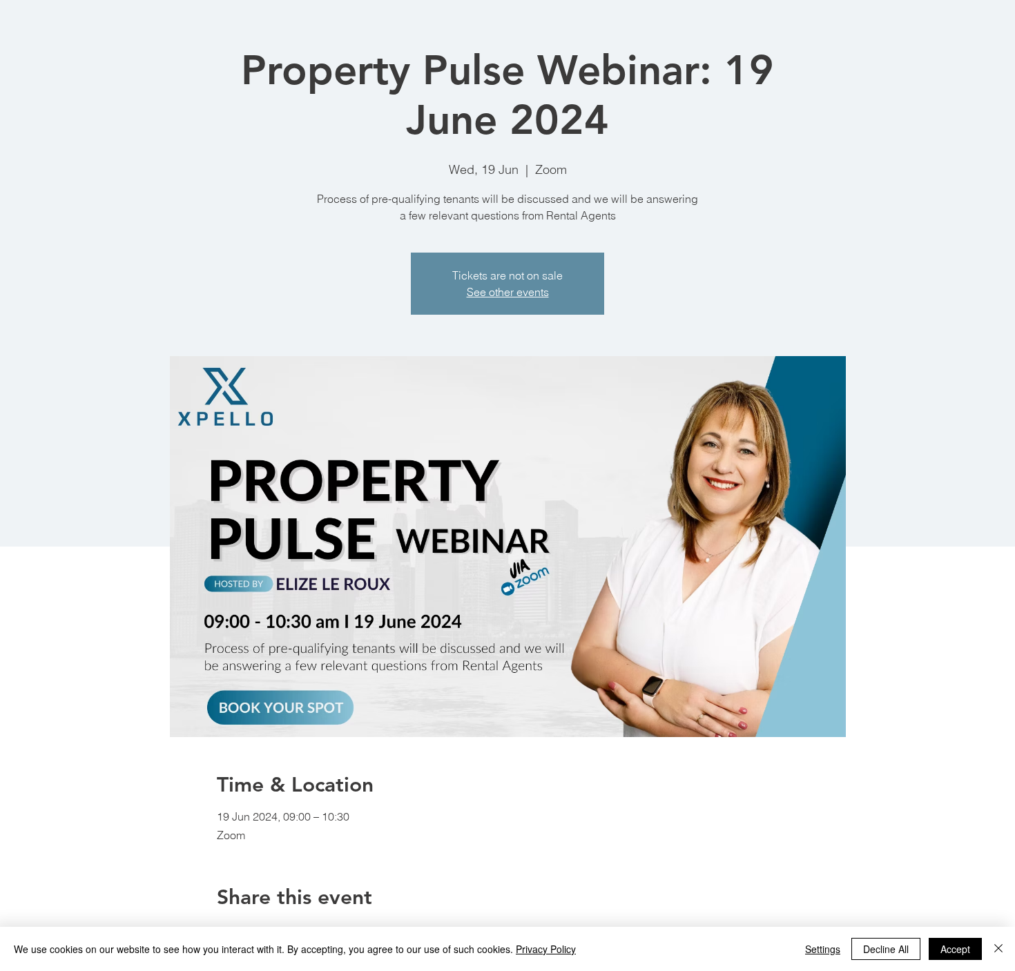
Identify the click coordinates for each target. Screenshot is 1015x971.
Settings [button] (822, 949)
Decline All (886, 949)
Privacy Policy (546, 949)
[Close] (998, 949)
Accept (955, 949)
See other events (508, 292)
